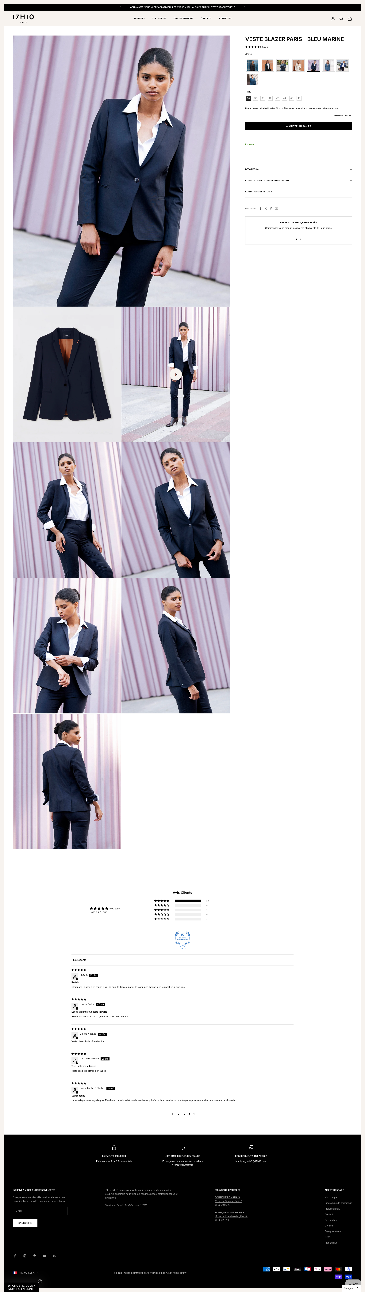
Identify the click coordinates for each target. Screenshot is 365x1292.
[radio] (252, 65)
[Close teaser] (40, 1281)
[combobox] (351, 1288)
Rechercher (331, 1220)
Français (348, 1288)
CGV (327, 1237)
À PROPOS (206, 18)
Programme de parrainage (338, 1203)
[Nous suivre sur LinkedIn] (54, 1256)
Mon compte (331, 1197)
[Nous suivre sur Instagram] (25, 1256)
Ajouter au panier (298, 126)
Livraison (329, 1225)
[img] (78, 970)
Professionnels (332, 1208)
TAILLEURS (139, 18)
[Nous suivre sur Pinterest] (34, 1256)
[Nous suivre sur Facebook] (15, 1256)
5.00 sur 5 (115, 908)
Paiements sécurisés (114, 1156)
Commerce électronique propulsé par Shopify (158, 1273)
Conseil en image (183, 18)
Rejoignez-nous (333, 1231)
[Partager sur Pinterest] (271, 208)
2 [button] (178, 1114)
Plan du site (331, 1242)
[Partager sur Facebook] (260, 208)
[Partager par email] (276, 208)
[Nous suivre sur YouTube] (44, 1256)
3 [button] (184, 1114)
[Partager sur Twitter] (265, 208)
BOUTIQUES (225, 18)
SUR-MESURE (159, 18)
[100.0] (182, 939)
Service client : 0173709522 (251, 1156)
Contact (329, 1214)
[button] (252, 47)
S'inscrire (25, 1223)
